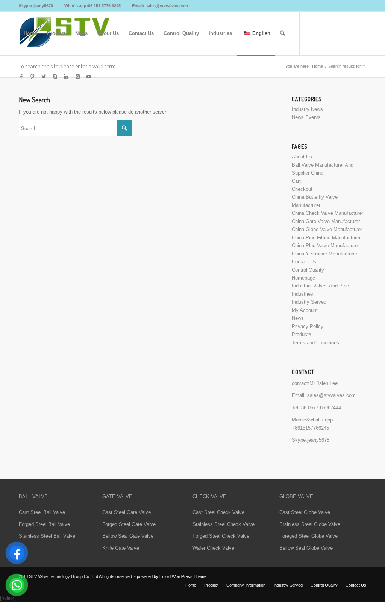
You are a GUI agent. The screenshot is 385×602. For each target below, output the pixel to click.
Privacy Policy (307, 326)
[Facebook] (21, 76)
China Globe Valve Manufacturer (327, 229)
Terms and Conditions (315, 342)
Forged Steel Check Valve (220, 536)
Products (301, 334)
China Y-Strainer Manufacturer (324, 254)
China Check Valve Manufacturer (327, 213)
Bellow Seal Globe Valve (306, 548)
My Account (305, 310)
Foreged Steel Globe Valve (308, 536)
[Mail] (88, 76)
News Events (306, 117)
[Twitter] (43, 76)
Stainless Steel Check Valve (223, 524)
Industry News (307, 109)
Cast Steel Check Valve (218, 512)
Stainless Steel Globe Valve (309, 524)
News (298, 318)
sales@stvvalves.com (331, 395)
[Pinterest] (32, 76)
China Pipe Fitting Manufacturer (326, 237)
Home (317, 66)
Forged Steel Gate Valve (129, 524)
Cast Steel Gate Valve (126, 512)
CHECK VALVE (209, 496)
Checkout (302, 189)
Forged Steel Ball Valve (44, 524)
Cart (296, 181)
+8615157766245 (310, 428)
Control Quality (308, 270)
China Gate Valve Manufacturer (326, 221)
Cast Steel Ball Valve (42, 512)
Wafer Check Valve (213, 548)
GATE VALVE (117, 496)
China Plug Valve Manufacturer (325, 245)
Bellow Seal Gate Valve (127, 536)
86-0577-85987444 (321, 407)
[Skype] (55, 76)
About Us (302, 157)
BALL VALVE (33, 496)
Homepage (303, 278)
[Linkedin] (66, 76)
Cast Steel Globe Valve (304, 512)
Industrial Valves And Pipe (320, 286)
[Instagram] (77, 76)
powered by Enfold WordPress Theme (171, 576)
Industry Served (309, 302)
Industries (302, 294)
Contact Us (304, 262)
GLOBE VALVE (296, 496)
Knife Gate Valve (120, 548)
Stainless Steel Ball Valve (47, 536)
